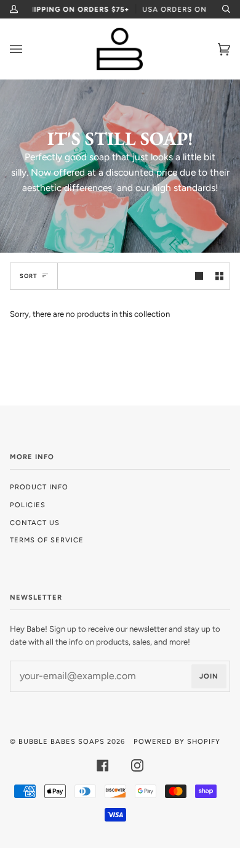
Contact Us (35, 522)
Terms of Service (47, 540)
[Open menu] (28, 49)
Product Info (39, 487)
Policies (28, 504)
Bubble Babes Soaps (61, 741)
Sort (29, 275)
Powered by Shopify (177, 741)
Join (208, 676)
